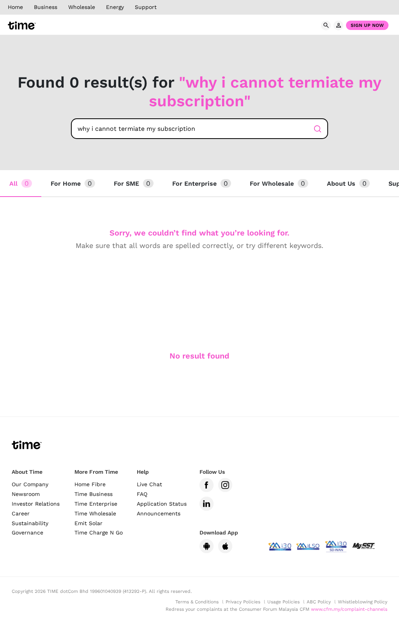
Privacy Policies (243, 602)
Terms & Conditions (197, 602)
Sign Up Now (367, 25)
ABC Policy (319, 602)
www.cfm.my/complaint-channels (349, 609)
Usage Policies (283, 602)
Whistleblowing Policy (362, 602)
